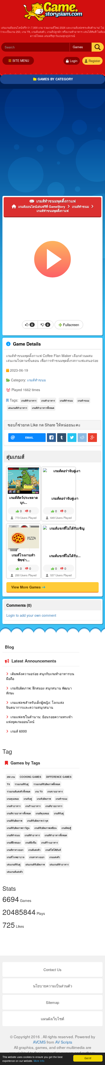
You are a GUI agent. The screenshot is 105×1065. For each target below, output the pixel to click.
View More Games (26, 587)
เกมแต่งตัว (54, 857)
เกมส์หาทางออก (15, 850)
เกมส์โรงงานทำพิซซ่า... (23, 557)
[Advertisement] (52, 143)
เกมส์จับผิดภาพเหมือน (45, 828)
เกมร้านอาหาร (33, 806)
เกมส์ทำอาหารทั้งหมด (43, 408)
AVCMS (39, 1042)
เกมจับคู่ (28, 798)
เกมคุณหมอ (13, 798)
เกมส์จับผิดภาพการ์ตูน (18, 828)
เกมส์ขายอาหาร (53, 806)
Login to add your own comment (31, 615)
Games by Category (55, 79)
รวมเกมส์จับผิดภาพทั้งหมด (46, 784)
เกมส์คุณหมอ (42, 813)
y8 (8, 784)
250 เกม (11, 777)
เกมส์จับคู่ (59, 813)
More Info (39, 1061)
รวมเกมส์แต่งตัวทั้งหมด (18, 791)
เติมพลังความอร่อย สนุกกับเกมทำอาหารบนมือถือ (40, 676)
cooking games (30, 777)
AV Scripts (63, 1042)
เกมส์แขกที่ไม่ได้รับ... (65, 555)
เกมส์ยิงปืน (30, 842)
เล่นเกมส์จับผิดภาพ (35, 864)
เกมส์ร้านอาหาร (49, 842)
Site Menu (20, 60)
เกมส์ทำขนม (36, 379)
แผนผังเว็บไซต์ (52, 1018)
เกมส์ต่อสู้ (66, 828)
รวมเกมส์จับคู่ (22, 784)
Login (73, 61)
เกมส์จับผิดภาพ (14, 820)
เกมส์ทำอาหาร (28, 400)
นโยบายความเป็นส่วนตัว (52, 985)
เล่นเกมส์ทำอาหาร (17, 408)
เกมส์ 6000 (18, 731)
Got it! (87, 1058)
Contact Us (52, 969)
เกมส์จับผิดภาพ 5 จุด (37, 820)
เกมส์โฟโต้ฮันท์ (53, 850)
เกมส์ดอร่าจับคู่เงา (65, 498)
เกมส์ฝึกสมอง (14, 842)
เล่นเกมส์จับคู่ (14, 864)
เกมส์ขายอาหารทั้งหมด (19, 813)
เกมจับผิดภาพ (44, 798)
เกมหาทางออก (36, 857)
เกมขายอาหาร (55, 791)
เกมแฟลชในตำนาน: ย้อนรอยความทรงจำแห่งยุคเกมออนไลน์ (39, 719)
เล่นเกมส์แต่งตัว (15, 871)
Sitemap (52, 1002)
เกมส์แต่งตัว (34, 850)
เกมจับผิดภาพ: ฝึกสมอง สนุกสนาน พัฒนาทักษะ (39, 690)
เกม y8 (38, 791)
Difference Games (59, 777)
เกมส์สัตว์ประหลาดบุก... (23, 500)
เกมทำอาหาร (48, 400)
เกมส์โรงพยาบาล (15, 857)
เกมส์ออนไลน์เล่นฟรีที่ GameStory (53, 11)
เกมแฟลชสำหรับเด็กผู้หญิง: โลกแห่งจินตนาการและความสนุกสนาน (35, 705)
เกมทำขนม (83, 400)
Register (94, 61)
